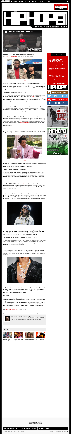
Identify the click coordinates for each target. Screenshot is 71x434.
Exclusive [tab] (63, 54)
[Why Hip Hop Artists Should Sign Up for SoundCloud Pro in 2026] (41, 335)
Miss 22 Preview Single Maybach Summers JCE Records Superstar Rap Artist (19, 340)
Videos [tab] (57, 54)
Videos (35, 1)
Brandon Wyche (58, 431)
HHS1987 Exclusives (17, 1)
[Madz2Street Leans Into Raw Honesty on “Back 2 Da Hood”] (30, 335)
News (42, 1)
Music (45, 313)
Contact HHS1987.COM (25, 429)
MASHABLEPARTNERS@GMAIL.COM (35, 423)
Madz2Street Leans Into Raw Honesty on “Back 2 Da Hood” (29, 340)
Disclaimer (41, 429)
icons (14, 313)
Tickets (49, 1)
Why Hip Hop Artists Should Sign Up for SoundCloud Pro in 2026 (41, 340)
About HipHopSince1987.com (10, 429)
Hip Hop (11, 313)
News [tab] (49, 54)
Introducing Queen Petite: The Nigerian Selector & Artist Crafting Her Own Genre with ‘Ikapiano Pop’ (7, 341)
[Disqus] (24, 362)
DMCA (47, 429)
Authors (34, 429)
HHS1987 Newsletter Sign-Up (61, 5)
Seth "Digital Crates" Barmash (10, 56)
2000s (8, 313)
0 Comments (30, 56)
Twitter (5, 323)
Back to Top (66, 431)
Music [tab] (53, 54)
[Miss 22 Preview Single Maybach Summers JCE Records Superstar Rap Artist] (19, 335)
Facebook (9, 323)
